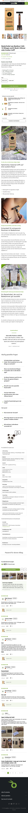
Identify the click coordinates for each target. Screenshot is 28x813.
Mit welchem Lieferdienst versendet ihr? (11, 425)
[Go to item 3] (20, 576)
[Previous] (2, 19)
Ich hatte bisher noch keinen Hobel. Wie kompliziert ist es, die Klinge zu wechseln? (13, 362)
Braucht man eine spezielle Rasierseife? (11, 386)
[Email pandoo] (19, 804)
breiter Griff (11, 80)
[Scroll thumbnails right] (25, 576)
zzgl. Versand (8, 58)
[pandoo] (14, 3)
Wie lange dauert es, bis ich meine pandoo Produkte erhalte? (13, 418)
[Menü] (0, 3)
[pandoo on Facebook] (9, 804)
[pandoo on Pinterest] (14, 804)
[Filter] (22, 569)
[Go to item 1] (5, 576)
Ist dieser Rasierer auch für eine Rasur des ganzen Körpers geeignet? (13, 379)
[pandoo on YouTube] (11, 804)
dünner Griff (4, 80)
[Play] (14, 19)
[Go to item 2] (12, 576)
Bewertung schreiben (11, 569)
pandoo (7, 808)
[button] (4, 53)
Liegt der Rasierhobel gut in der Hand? (12, 402)
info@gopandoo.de (6, 526)
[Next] (26, 19)
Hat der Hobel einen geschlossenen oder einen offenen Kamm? (11, 394)
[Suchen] (23, 3)
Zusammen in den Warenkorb (14, 120)
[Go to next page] (22, 773)
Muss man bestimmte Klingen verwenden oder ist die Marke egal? (12, 370)
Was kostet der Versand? (11, 412)
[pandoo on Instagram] (16, 804)
